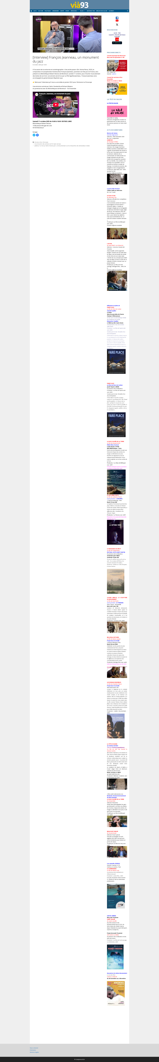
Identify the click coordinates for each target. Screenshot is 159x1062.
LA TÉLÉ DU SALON (112, 103)
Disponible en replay (112, 118)
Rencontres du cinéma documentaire (117, 973)
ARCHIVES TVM (91, 11)
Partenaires (33, 1050)
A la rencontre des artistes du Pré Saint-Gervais (48, 144)
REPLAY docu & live (101, 11)
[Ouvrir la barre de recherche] (127, 10)
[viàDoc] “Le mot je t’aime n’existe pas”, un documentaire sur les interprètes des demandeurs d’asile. (62, 146)
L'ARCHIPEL (119, 498)
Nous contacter (34, 1048)
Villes (81, 11)
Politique (48, 11)
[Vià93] (31, 10)
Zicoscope (45, 142)
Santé (62, 11)
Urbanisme (55, 11)
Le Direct (111, 11)
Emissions (74, 11)
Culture (40, 11)
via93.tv (114, 74)
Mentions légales (34, 1052)
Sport (67, 11)
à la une (37, 142)
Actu (35, 11)
